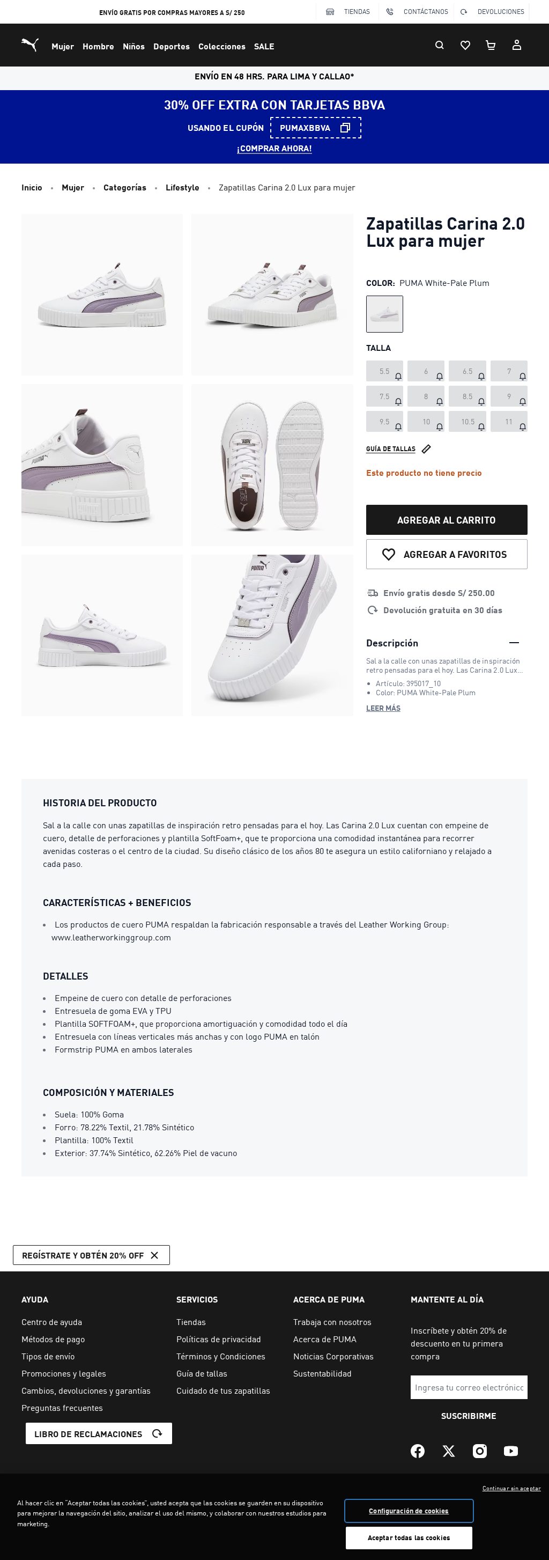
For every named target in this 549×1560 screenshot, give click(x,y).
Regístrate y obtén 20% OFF (83, 1255)
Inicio (31, 187)
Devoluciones (501, 12)
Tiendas (357, 12)
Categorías (124, 187)
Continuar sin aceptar (512, 1488)
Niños (134, 46)
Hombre (98, 46)
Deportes (171, 46)
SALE (264, 46)
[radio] (384, 314)
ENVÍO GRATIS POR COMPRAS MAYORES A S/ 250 (172, 13)
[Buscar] (439, 45)
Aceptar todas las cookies (409, 1537)
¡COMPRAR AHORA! (274, 148)
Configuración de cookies (409, 1510)
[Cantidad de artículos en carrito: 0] (491, 45)
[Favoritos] (465, 45)
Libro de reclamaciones (88, 1434)
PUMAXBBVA (305, 127)
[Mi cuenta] (517, 45)
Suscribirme (468, 1415)
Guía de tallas (391, 449)
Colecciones (222, 46)
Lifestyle (182, 187)
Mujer (62, 46)
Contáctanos (426, 12)
